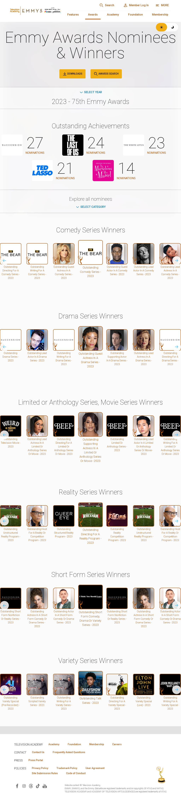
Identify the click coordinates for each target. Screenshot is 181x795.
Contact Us (38, 752)
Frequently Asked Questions (69, 752)
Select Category (93, 207)
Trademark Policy (67, 768)
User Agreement (95, 768)
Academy (113, 14)
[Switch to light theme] (161, 27)
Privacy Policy (40, 768)
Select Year (93, 92)
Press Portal (35, 760)
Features (73, 14)
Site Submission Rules (45, 773)
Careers (117, 744)
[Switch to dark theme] (172, 27)
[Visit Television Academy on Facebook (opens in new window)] (17, 785)
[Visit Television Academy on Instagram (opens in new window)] (24, 785)
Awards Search (108, 73)
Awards (93, 14)
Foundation (135, 14)
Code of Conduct (76, 773)
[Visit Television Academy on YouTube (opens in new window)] (45, 785)
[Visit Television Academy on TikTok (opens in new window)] (38, 785)
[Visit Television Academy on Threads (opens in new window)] (31, 785)
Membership (160, 14)
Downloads (74, 73)
